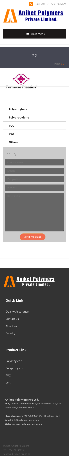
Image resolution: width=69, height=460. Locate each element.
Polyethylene (18, 109)
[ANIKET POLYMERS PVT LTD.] (33, 15)
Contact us (12, 318)
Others (13, 142)
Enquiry (10, 333)
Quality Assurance (17, 311)
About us (11, 326)
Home (56, 64)
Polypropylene (19, 117)
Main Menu (38, 34)
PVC (11, 126)
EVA (11, 134)
